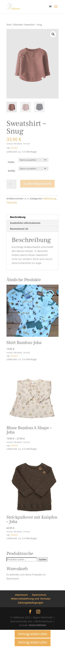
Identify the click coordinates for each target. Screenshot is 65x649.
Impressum (21, 594)
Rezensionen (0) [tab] (19, 228)
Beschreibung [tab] (18, 217)
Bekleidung (50, 198)
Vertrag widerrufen (32, 634)
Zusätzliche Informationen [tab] (25, 222)
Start (8, 24)
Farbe (11, 162)
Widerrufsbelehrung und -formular (30, 598)
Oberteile (17, 24)
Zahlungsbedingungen (30, 602)
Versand (14, 147)
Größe (11, 170)
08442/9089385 (37, 625)
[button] (53, 34)
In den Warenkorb (37, 183)
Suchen (42, 559)
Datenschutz (39, 594)
